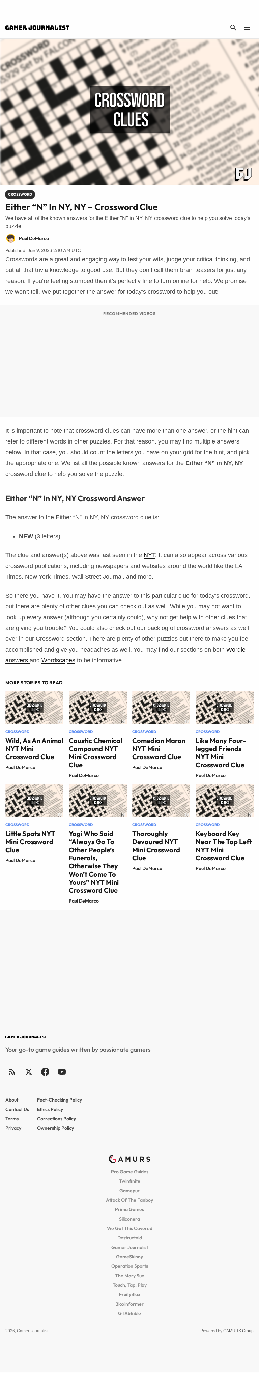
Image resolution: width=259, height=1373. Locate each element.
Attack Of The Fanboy (129, 1200)
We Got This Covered (129, 1228)
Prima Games (129, 1209)
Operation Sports (129, 1266)
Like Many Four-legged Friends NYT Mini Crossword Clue (221, 752)
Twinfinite (129, 1181)
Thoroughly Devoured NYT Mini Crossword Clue (156, 845)
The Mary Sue (129, 1275)
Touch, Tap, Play (130, 1285)
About (11, 1100)
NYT (149, 555)
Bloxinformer (129, 1304)
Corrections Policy (56, 1119)
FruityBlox (129, 1294)
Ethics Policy (50, 1109)
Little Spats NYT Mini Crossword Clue (30, 841)
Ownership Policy (55, 1128)
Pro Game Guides (129, 1172)
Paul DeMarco (20, 767)
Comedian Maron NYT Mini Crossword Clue (158, 748)
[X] (28, 1072)
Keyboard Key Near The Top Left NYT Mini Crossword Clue (224, 845)
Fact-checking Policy (59, 1100)
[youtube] (62, 1072)
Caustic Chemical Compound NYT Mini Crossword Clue (95, 752)
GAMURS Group (238, 1330)
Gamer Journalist (129, 1247)
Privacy (13, 1128)
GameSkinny (129, 1257)
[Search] (233, 27)
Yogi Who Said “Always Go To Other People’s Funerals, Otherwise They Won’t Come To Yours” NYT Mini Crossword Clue (94, 861)
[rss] (12, 1072)
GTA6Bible (129, 1313)
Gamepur (129, 1191)
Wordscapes (58, 660)
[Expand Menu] (247, 27)
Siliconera (129, 1219)
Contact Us (17, 1109)
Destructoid (129, 1238)
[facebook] (45, 1072)
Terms (12, 1119)
